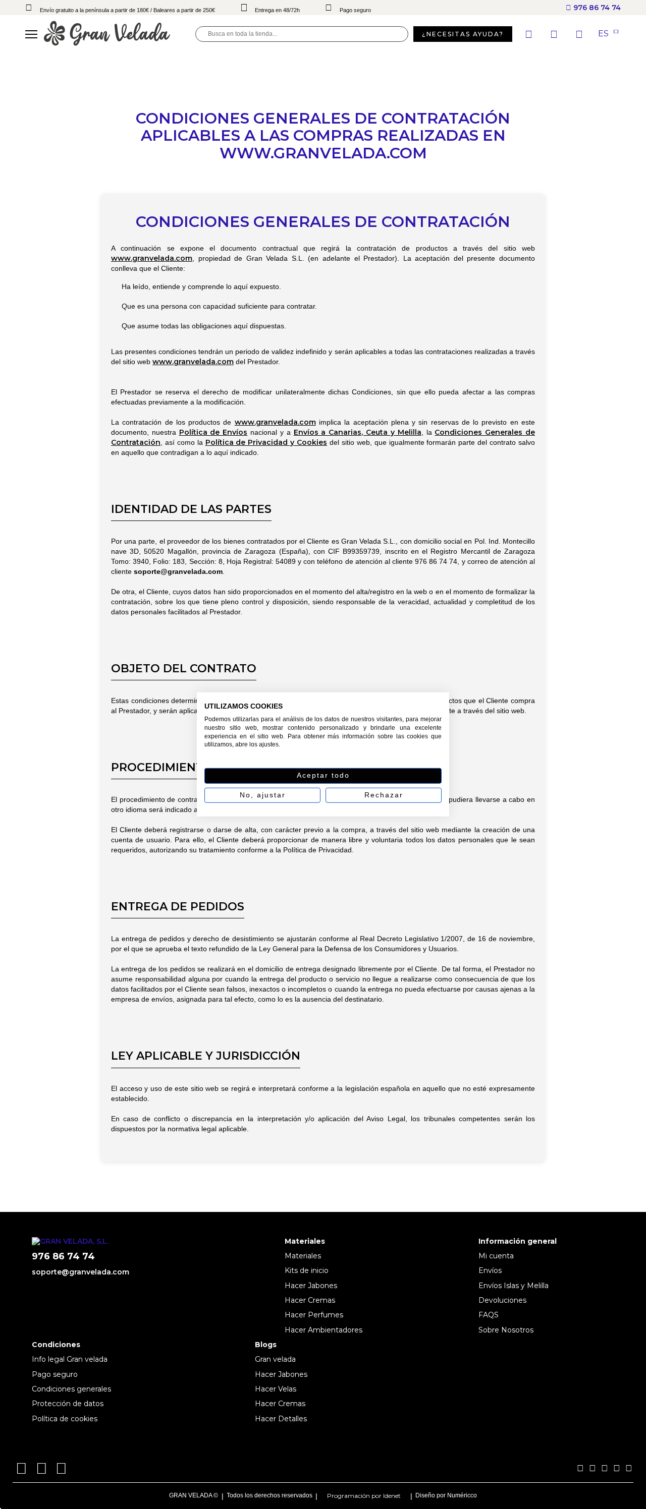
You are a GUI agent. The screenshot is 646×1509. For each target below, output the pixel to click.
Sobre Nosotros (505, 1329)
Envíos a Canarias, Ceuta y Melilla (357, 432)
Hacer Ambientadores (323, 1329)
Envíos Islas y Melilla (513, 1285)
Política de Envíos (213, 432)
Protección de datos (67, 1403)
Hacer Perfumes (314, 1314)
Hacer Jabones (311, 1285)
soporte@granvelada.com (80, 1272)
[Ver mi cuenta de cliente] (555, 34)
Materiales (303, 1255)
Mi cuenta (496, 1255)
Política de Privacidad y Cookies (266, 442)
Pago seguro (55, 1374)
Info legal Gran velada (69, 1359)
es (604, 33)
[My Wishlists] (529, 34)
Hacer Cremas (310, 1300)
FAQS (488, 1314)
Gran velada (275, 1359)
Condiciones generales (71, 1389)
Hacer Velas (275, 1389)
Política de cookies (64, 1418)
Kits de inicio (307, 1270)
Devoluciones (502, 1300)
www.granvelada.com (151, 258)
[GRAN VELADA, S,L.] (119, 34)
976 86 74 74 (596, 7)
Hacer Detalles (281, 1418)
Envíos (490, 1270)
